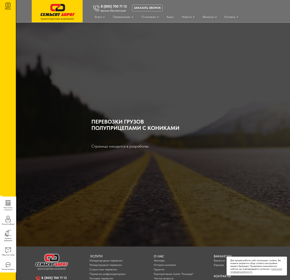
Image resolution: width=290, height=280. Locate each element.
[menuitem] (8, 205)
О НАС (159, 256)
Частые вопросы (164, 278)
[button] (8, 235)
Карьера (219, 265)
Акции (170, 17)
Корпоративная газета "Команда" (173, 274)
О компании (149, 17)
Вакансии (208, 17)
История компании (165, 265)
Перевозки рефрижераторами (107, 274)
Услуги (98, 17)
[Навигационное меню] (8, 5)
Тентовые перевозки (101, 278)
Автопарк (159, 260)
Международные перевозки (106, 260)
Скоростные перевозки (103, 269)
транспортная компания (57, 19)
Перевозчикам (121, 17)
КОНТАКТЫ (222, 276)
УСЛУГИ (96, 256)
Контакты (229, 17)
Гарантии (159, 269)
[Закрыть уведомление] (284, 258)
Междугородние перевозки (105, 265)
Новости (187, 17)
